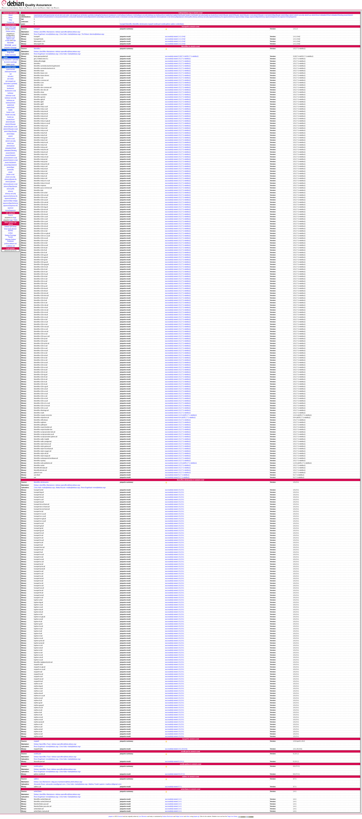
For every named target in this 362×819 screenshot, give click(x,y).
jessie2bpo (10, 167)
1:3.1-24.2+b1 (182, 749)
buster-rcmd (10, 112)
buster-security (10, 114)
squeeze (10, 208)
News (10, 17)
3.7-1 (180, 786)
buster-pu (10, 117)
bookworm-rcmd (10, 91)
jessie (10, 172)
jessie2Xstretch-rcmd (10, 160)
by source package (10, 62)
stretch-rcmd (12, 57)
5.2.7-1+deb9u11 (183, 475)
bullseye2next (10, 103)
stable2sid (10, 105)
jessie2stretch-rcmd (10, 158)
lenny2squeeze (10, 210)
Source (10, 215)
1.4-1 (180, 799)
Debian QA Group (10, 226)
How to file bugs (10, 27)
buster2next (10, 119)
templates (12, 29)
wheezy (10, 191)
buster (10, 110)
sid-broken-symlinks (10, 83)
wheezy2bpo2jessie (10, 186)
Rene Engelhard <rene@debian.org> (46, 34)
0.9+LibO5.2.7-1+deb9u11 (187, 417)
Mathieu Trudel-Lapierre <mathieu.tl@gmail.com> (105, 784)
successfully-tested (171, 36)
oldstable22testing (10, 150)
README (10, 43)
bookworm (10, 88)
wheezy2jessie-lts (10, 179)
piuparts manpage (10, 47)
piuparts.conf (10, 37)
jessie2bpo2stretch (10, 165)
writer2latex (180, 24)
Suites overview (10, 55)
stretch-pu (10, 143)
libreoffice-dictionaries (140, 24)
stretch (10, 136)
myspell (150, 24)
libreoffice (129, 24)
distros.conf (10, 39)
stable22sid (10, 107)
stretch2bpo (10, 134)
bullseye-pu (10, 100)
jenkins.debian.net (10, 243)
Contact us (10, 22)
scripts (7, 40)
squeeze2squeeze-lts (10, 205)
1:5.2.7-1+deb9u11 (184, 58)
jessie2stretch (10, 153)
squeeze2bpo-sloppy (10, 201)
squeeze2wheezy (10, 198)
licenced (120, 816)
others (188, 816)
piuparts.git (196, 816)
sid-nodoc (10, 79)
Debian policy (10, 31)
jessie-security (10, 177)
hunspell (123, 24)
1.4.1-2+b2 (181, 36)
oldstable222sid (10, 148)
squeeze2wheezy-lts (10, 196)
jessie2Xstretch (10, 155)
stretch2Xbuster (10, 124)
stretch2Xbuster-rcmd (10, 129)
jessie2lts (10, 169)
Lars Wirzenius (143, 816)
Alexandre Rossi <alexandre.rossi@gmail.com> (50, 784)
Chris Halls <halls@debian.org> (70, 34)
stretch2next (10, 146)
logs (14, 40)
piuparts (111, 816)
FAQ (10, 20)
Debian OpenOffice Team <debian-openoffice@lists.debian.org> (55, 744)
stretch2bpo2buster (10, 131)
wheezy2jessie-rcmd (10, 184)
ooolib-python (165, 24)
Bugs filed (10, 52)
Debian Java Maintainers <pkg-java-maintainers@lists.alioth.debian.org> (58, 782)
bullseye (10, 93)
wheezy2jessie (10, 181)
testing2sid (10, 86)
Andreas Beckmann (167, 816)
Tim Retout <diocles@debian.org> (93, 34)
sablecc (173, 24)
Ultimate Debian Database (10, 240)
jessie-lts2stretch (10, 162)
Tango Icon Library (232, 816)
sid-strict (10, 76)
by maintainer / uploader (10, 59)
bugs (14, 217)
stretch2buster (10, 122)
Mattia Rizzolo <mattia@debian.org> (68, 487)
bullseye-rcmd (10, 95)
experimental (10, 69)
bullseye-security (10, 98)
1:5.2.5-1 (181, 490)
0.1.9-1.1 (181, 761)
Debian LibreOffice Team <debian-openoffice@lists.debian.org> (55, 769)
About (10, 15)
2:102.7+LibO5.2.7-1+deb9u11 (188, 56)
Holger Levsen (180, 816)
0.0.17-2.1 (181, 774)
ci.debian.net (10, 246)
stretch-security (10, 141)
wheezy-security (10, 193)
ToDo (15, 220)
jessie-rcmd (10, 174)
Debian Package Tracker (10, 236)
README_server (10, 45)
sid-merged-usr (10, 81)
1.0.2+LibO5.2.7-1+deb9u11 (187, 415)
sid (11, 74)
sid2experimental (10, 71)
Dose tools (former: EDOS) (10, 229)
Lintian (10, 233)
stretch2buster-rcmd (10, 126)
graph (13, 64)
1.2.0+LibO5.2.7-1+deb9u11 (187, 463)
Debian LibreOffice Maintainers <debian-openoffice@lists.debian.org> (57, 32)
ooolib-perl (157, 24)
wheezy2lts (10, 189)
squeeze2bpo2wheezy (10, 203)
